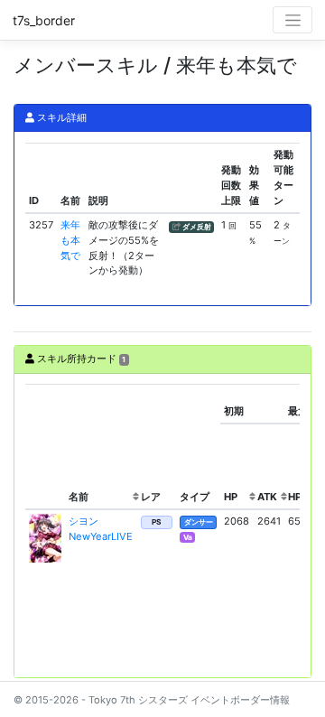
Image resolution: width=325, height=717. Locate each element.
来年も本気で (70, 240)
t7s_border (44, 20)
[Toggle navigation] (292, 19)
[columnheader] (45, 447)
